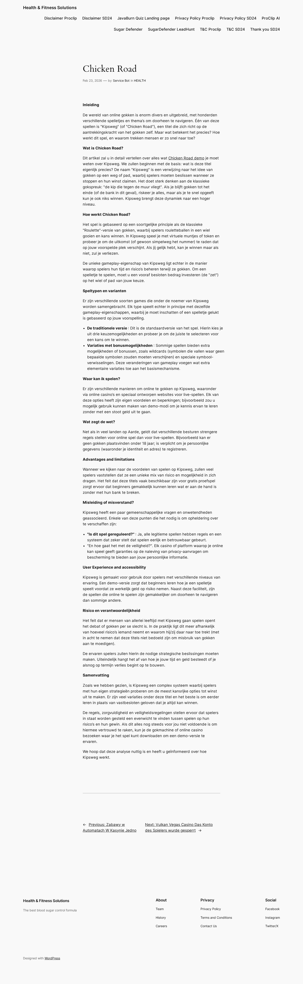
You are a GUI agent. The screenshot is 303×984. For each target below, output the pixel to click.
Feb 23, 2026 (92, 80)
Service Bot (121, 80)
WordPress (52, 958)
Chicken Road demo (186, 158)
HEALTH (140, 80)
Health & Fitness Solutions (50, 7)
